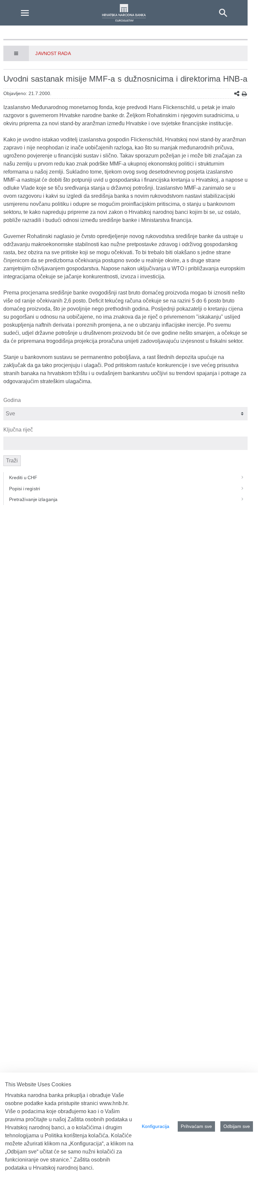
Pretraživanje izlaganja (33, 499)
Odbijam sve (236, 1126)
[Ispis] (244, 94)
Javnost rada (53, 53)
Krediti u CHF (23, 477)
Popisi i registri (24, 488)
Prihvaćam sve (196, 1126)
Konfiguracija (155, 1126)
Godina (12, 400)
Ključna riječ (18, 430)
